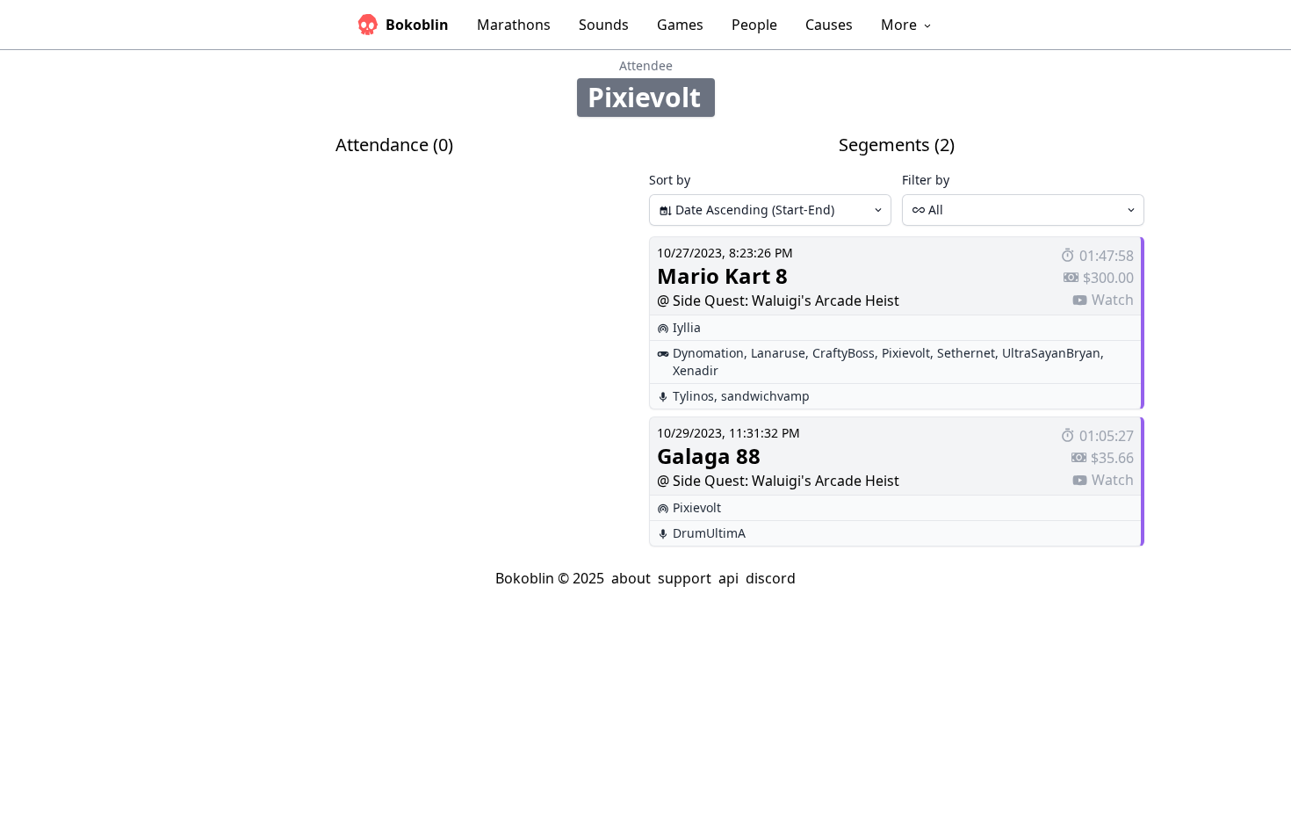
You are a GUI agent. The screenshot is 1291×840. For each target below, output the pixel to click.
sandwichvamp (765, 395)
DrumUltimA (709, 533)
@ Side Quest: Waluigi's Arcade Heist (778, 300)
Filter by (925, 179)
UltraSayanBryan (1051, 352)
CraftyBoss (843, 352)
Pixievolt (906, 352)
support (684, 578)
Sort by (669, 179)
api (728, 578)
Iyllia (687, 327)
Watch (1113, 299)
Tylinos (693, 395)
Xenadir (695, 370)
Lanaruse (778, 352)
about (631, 578)
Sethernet (966, 352)
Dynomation (708, 352)
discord (771, 578)
